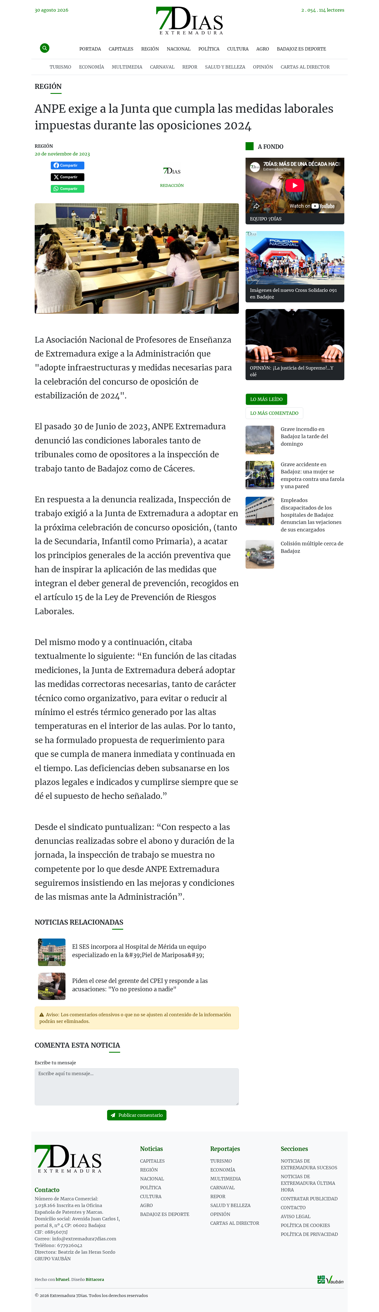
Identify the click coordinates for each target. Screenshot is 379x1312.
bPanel (62, 1279)
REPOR (189, 67)
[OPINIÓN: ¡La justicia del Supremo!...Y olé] (295, 335)
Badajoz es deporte (301, 49)
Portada (90, 49)
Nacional (179, 49)
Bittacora (95, 1279)
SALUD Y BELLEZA (225, 67)
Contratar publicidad (309, 1198)
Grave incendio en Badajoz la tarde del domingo (304, 436)
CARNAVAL (162, 67)
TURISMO (60, 67)
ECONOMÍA (91, 67)
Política (208, 49)
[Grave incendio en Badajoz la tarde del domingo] (260, 440)
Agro (262, 49)
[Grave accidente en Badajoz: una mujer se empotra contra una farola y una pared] (260, 475)
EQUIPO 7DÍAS (266, 219)
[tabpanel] (295, 500)
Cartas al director (305, 67)
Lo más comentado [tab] (274, 413)
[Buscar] (44, 48)
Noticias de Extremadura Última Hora (308, 1183)
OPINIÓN (263, 67)
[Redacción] (172, 171)
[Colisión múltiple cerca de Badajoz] (260, 554)
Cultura (238, 49)
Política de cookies (305, 1225)
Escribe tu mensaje (55, 1062)
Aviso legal (295, 1216)
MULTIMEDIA (127, 67)
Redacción (172, 185)
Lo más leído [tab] (266, 399)
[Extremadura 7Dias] (189, 20)
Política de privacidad (309, 1234)
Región (150, 49)
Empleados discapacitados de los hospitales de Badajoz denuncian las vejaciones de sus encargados (311, 515)
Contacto (293, 1207)
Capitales (121, 49)
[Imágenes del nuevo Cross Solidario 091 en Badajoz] (295, 257)
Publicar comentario (140, 1115)
